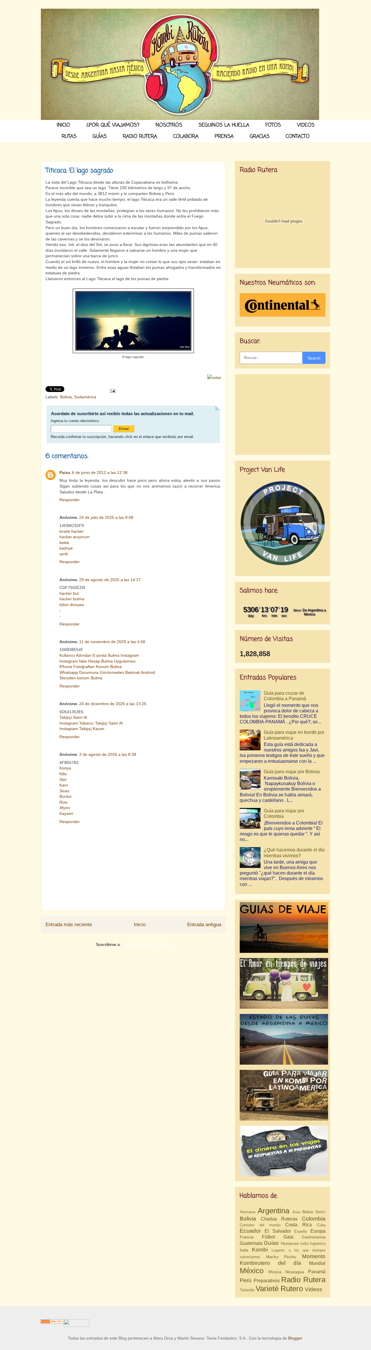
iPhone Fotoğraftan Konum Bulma (90, 666)
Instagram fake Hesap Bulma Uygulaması (97, 661)
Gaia (288, 1236)
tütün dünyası (71, 604)
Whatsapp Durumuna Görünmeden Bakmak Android (107, 672)
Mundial (317, 1263)
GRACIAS (260, 136)
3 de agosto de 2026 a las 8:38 (107, 754)
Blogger (295, 1338)
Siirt (62, 779)
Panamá (316, 1271)
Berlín (320, 1212)
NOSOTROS (169, 125)
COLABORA (186, 136)
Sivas (64, 791)
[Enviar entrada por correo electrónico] (112, 390)
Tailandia (247, 1290)
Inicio (140, 924)
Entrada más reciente (69, 924)
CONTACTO (298, 136)
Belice (307, 1211)
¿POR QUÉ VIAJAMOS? (112, 125)
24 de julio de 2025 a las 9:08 (106, 517)
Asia (296, 1212)
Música (274, 1271)
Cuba (321, 1225)
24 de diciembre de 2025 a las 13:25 (112, 703)
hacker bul (69, 593)
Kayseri (66, 813)
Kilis (63, 773)
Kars (63, 785)
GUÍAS (100, 136)
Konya (65, 768)
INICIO (63, 125)
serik (63, 554)
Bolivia (66, 397)
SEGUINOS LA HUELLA (224, 125)
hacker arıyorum (74, 536)
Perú (246, 1280)
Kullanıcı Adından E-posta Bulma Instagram (99, 655)
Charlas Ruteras (279, 1218)
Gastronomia (313, 1237)
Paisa (64, 472)
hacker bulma (71, 598)
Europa (317, 1231)
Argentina (273, 1211)
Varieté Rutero (279, 1289)
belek (64, 542)
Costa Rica (298, 1224)
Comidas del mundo (260, 1225)
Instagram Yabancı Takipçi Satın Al (91, 723)
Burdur (65, 796)
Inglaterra (317, 1243)
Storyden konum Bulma (80, 678)
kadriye (66, 548)
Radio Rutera (303, 1280)
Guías (271, 1243)
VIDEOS (305, 125)
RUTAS (69, 136)
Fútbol (268, 1236)
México (251, 1271)
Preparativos (267, 1280)
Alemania (247, 1212)
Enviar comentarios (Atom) (146, 944)
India (304, 1243)
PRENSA (224, 136)
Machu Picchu (281, 1256)
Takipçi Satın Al (73, 717)
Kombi (260, 1250)
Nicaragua (294, 1271)
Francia (247, 1237)
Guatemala (251, 1243)
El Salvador (278, 1231)
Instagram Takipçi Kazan (81, 728)
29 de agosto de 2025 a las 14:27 (110, 579)
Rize (63, 802)
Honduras (290, 1243)
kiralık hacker (71, 531)
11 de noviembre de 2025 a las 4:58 (112, 641)
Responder (69, 499)
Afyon (64, 807)
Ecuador (250, 1231)
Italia (244, 1250)
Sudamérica (85, 397)
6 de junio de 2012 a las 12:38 (100, 472)
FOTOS (273, 125)
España (300, 1231)
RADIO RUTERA (140, 136)
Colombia (313, 1219)
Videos (313, 1289)
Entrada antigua (204, 924)
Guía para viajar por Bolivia (292, 771)
